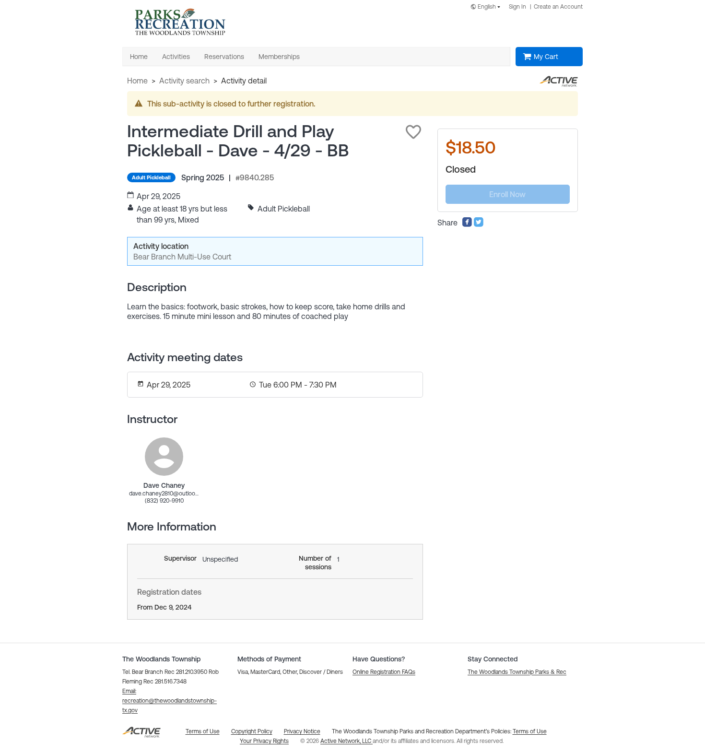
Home (137, 80)
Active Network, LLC (346, 741)
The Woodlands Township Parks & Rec (517, 672)
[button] (413, 132)
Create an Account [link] (558, 6)
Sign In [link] (517, 6)
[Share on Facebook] (467, 224)
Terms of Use (530, 731)
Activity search (184, 80)
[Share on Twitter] (478, 224)
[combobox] (487, 7)
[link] (164, 456)
